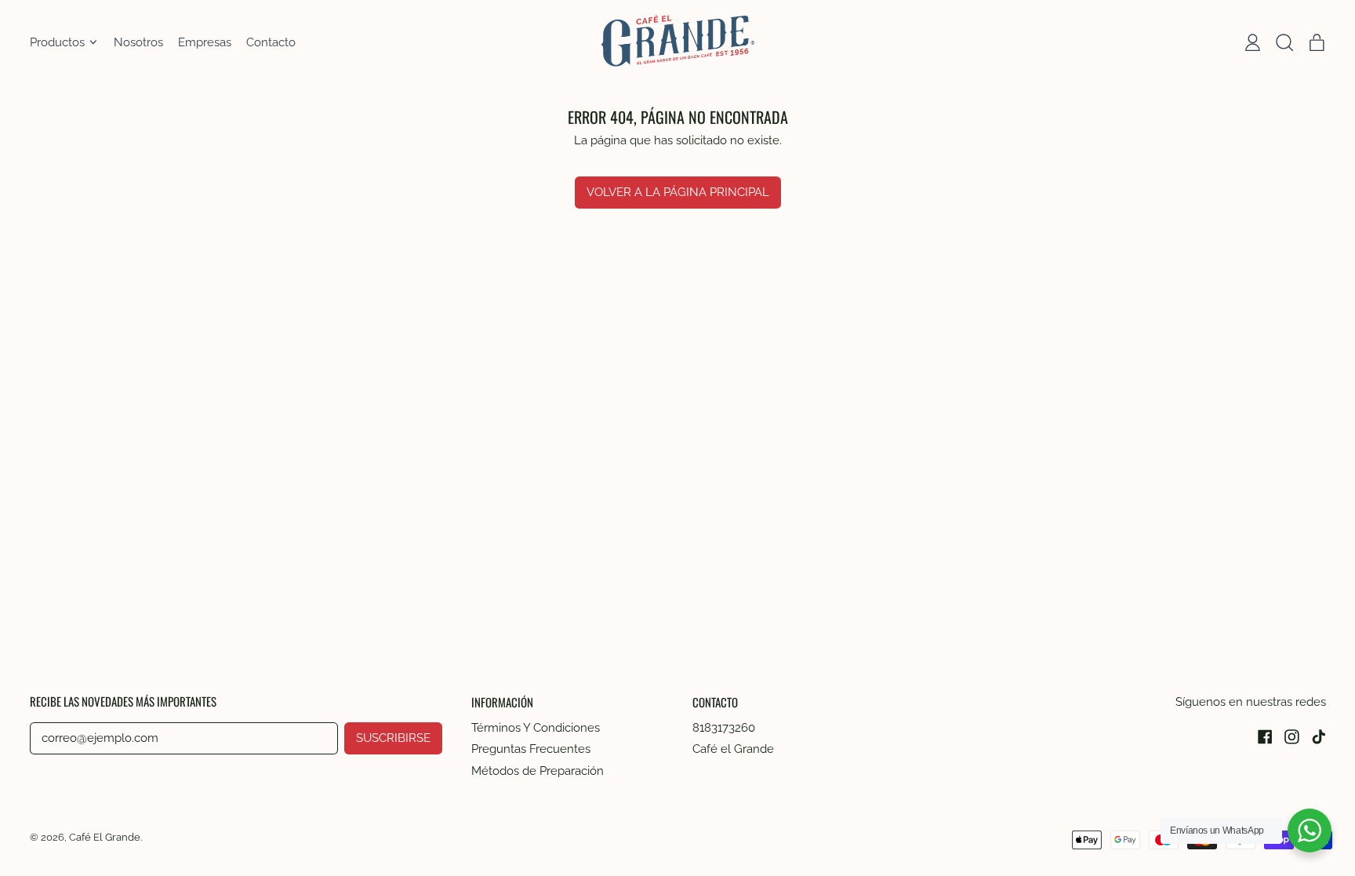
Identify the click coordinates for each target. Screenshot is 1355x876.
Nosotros (138, 42)
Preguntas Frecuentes (530, 749)
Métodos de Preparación (537, 771)
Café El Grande (104, 837)
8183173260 (723, 728)
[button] (1284, 42)
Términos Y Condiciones (535, 728)
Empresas (204, 42)
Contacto (271, 42)
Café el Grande (733, 749)
